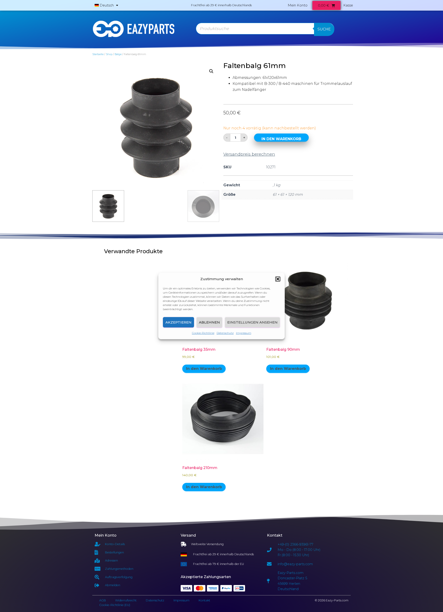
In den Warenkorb (281, 139)
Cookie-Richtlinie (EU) (114, 605)
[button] (277, 279)
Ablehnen (209, 322)
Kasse (348, 5)
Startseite (98, 54)
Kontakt (204, 600)
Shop (109, 54)
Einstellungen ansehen (252, 322)
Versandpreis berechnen (249, 154)
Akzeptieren (178, 322)
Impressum (243, 333)
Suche (324, 29)
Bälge (118, 54)
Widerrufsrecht (126, 600)
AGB (102, 600)
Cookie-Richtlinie (203, 333)
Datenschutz (225, 333)
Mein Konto (298, 5)
